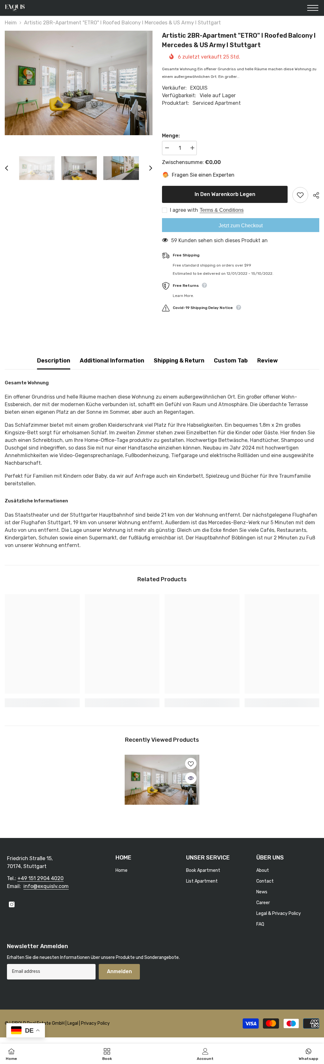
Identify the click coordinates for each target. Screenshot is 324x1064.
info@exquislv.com (46, 886)
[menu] (312, 8)
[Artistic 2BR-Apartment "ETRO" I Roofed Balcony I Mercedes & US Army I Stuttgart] (162, 780)
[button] (6, 168)
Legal (73, 1023)
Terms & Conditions (222, 210)
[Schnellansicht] (190, 778)
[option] (79, 83)
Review (267, 360)
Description (53, 360)
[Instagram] (11, 904)
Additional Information (112, 360)
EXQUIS (199, 88)
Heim (11, 23)
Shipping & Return (179, 360)
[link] (42, 702)
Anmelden (119, 971)
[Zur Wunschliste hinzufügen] (300, 195)
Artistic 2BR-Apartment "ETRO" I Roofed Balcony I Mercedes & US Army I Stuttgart (162, 822)
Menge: (171, 136)
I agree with (184, 210)
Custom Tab (231, 360)
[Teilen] (313, 195)
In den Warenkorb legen (225, 194)
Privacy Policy (95, 1023)
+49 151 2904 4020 (40, 878)
